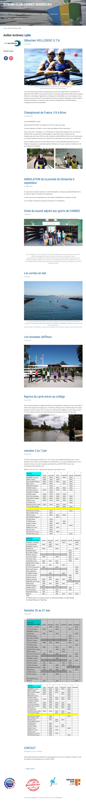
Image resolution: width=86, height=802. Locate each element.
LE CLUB (5, 14)
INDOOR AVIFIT (54, 14)
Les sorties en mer (35, 273)
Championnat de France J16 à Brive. (45, 112)
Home (5, 28)
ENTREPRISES (65, 14)
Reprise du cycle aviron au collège (44, 396)
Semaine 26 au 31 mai (37, 610)
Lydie (27, 35)
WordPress (34, 797)
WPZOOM (59, 797)
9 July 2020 (27, 276)
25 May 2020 (27, 614)
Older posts (29, 769)
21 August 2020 (28, 186)
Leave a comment (37, 751)
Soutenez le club (18, 18)
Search (80, 23)
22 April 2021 (27, 44)
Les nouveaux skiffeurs (38, 337)
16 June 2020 (27, 340)
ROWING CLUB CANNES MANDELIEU (27, 4)
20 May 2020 (27, 751)
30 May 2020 (27, 454)
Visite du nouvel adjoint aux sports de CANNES (52, 211)
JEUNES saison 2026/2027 (32, 14)
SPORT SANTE (7, 18)
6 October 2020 (28, 116)
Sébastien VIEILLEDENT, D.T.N (42, 40)
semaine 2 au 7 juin (35, 450)
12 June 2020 (27, 400)
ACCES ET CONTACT (16, 14)
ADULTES (44, 14)
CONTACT (30, 748)
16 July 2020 (27, 214)
